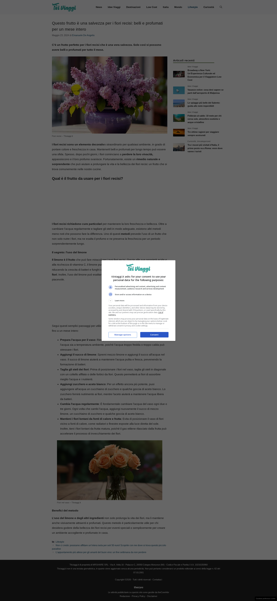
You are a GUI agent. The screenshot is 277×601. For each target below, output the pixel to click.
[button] (138, 301)
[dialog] (138, 300)
